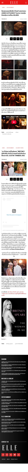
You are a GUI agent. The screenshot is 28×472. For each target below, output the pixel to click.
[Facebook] (11, 38)
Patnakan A (4, 18)
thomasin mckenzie (6, 134)
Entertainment (10, 7)
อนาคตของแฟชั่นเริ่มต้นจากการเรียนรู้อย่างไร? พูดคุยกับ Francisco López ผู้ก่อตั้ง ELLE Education (12, 431)
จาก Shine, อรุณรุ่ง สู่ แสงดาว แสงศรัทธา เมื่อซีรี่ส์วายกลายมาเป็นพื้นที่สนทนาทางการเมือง (13, 412)
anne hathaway (9, 132)
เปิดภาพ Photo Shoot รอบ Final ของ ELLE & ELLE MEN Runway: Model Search (12, 426)
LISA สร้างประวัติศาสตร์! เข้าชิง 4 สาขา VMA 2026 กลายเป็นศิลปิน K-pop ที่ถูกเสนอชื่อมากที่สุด (13, 406)
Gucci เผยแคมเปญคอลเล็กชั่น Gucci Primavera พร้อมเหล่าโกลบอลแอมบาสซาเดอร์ (13, 371)
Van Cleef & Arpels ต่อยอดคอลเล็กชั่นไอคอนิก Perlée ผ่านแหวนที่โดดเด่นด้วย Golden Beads (13, 390)
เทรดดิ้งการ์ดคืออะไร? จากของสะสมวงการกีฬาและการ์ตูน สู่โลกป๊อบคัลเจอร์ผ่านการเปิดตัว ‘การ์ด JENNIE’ (14, 403)
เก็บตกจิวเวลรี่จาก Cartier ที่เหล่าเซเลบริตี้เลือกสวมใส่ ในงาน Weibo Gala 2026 (13, 393)
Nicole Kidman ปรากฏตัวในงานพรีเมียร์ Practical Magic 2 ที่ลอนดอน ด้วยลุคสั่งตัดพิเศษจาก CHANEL (13, 365)
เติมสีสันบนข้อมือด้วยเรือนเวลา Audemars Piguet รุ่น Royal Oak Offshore (12, 387)
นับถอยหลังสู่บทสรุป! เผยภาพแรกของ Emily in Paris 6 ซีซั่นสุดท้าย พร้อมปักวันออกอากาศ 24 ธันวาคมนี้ (13, 400)
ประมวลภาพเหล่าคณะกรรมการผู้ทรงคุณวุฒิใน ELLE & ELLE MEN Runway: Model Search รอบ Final (13, 423)
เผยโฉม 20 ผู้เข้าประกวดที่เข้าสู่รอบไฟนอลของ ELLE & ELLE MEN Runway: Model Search (13, 428)
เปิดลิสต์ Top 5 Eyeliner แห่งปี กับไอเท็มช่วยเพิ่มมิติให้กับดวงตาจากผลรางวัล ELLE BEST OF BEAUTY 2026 (13, 420)
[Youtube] (14, 454)
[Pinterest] (18, 38)
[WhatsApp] (21, 38)
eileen (17, 132)
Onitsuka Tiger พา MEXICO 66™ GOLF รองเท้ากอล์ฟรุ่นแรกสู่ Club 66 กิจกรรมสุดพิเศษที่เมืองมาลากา (13, 368)
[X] (14, 38)
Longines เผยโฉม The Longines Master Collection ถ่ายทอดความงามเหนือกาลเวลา (13, 382)
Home (3, 7)
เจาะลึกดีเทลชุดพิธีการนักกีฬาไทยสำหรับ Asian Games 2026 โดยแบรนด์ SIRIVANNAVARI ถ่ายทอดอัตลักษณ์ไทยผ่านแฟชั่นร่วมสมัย (13, 374)
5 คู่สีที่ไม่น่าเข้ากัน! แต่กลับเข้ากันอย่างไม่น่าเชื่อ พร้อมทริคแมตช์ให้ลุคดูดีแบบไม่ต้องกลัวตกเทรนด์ (13, 362)
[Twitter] (10, 454)
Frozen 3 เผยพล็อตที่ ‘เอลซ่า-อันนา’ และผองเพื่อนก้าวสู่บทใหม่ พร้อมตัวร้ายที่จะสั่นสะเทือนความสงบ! (13, 409)
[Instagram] (6, 454)
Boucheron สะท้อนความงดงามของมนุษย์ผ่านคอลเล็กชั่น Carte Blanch (13, 384)
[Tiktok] (18, 454)
